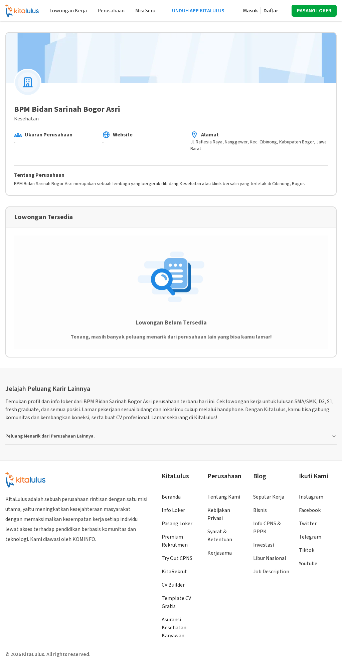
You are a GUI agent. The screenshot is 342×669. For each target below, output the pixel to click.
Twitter (308, 523)
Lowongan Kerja (68, 10)
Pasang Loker (177, 523)
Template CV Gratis (176, 602)
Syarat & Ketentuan (219, 535)
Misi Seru (145, 10)
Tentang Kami (223, 497)
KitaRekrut (174, 571)
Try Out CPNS (177, 558)
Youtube (308, 563)
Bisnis (260, 510)
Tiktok (306, 550)
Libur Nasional (269, 558)
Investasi (263, 545)
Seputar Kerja (268, 497)
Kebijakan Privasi (218, 514)
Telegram (310, 537)
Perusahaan (111, 10)
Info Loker (173, 510)
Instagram (311, 497)
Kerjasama (219, 553)
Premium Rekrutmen (175, 541)
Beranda (171, 497)
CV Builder (173, 585)
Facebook (310, 510)
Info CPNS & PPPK (267, 527)
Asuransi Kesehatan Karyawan (174, 627)
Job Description (271, 571)
